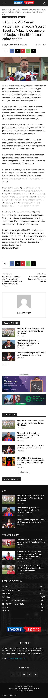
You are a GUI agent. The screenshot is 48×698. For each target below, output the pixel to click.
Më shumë (23, 472)
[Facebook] (12, 51)
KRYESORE (22, 17)
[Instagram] (29, 674)
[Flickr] (24, 674)
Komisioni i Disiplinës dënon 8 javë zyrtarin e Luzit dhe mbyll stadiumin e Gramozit (31, 542)
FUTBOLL (16, 10)
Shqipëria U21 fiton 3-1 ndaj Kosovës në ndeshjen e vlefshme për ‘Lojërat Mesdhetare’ (30, 331)
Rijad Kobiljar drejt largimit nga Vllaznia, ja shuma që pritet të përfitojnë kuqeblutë (28, 343)
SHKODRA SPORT (13, 45)
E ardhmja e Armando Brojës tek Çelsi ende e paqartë (37, 279)
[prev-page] (3, 364)
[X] (17, 51)
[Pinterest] (22, 51)
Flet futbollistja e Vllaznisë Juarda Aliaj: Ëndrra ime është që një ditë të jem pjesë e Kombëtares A (30, 568)
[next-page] (7, 364)
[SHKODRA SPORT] (3, 45)
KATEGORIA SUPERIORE (28, 10)
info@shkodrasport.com (16, 658)
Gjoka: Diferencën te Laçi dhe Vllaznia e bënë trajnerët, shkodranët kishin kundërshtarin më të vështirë (12, 281)
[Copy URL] (33, 51)
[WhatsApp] (28, 51)
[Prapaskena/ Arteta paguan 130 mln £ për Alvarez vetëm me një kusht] (8, 356)
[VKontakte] (35, 674)
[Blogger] (12, 674)
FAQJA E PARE (6, 10)
